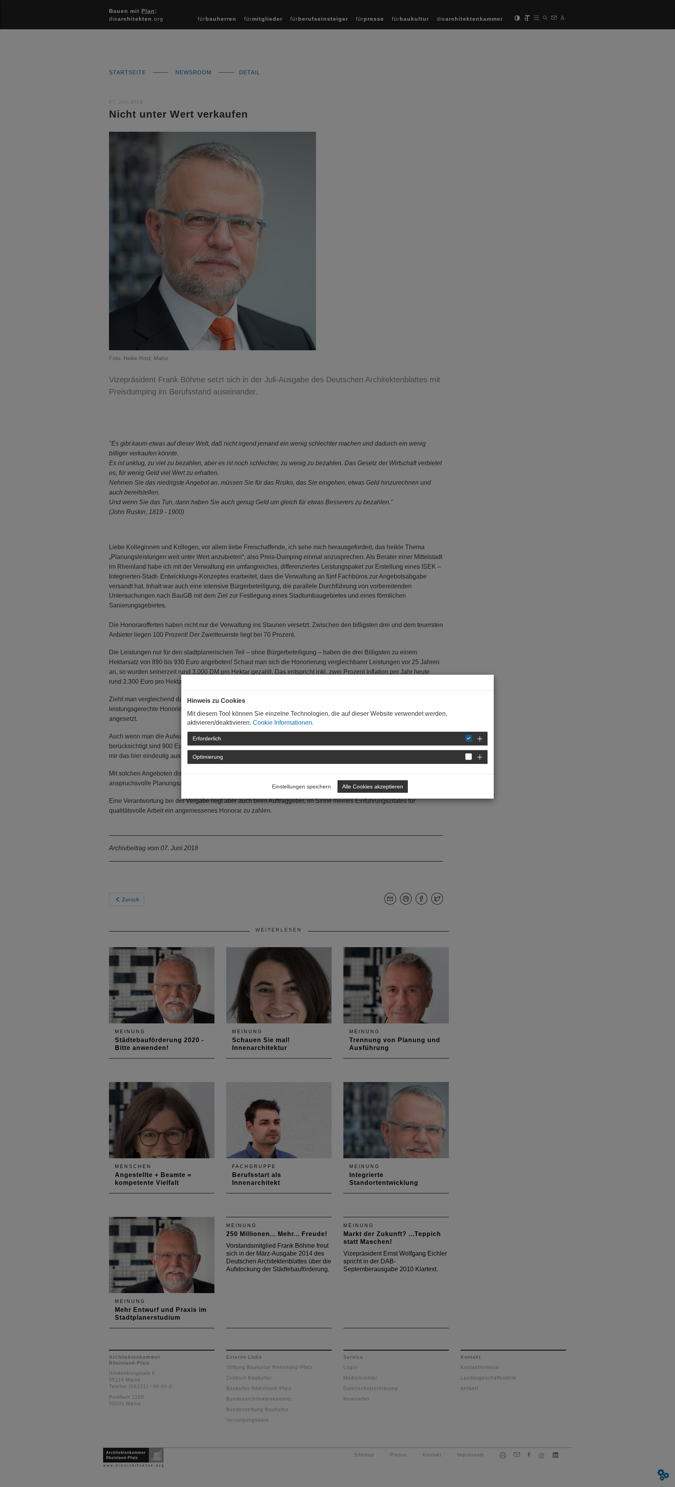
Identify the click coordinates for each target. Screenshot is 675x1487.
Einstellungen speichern (301, 786)
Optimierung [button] (208, 757)
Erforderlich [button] (207, 738)
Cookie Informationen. (283, 722)
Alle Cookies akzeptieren (372, 786)
